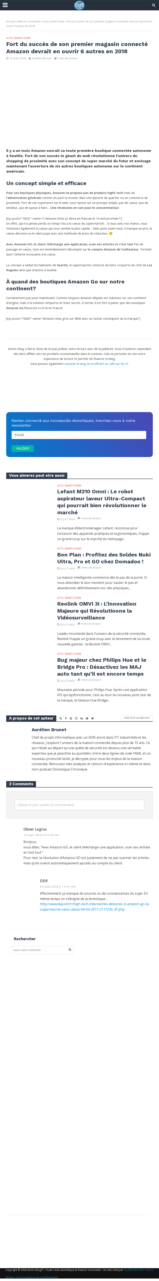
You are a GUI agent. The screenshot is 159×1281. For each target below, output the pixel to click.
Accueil (10, 21)
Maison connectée (29, 21)
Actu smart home (53, 21)
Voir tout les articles (136, 717)
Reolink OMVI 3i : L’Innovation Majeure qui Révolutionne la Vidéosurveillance (96, 611)
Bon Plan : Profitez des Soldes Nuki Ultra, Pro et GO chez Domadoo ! (104, 558)
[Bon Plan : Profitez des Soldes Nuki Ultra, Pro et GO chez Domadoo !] (28, 560)
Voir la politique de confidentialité (37, 1277)
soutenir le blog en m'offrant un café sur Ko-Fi (96, 364)
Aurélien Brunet (41, 58)
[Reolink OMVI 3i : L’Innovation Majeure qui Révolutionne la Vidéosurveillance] (28, 609)
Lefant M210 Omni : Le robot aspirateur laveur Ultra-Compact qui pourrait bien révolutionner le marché (101, 501)
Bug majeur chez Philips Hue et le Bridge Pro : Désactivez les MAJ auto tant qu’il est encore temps (101, 667)
